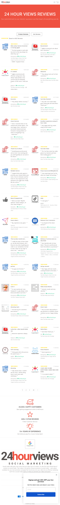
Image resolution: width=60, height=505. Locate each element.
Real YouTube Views (15, 106)
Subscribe (41, 494)
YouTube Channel (46, 99)
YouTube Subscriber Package (17, 87)
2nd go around (45, 266)
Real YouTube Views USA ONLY (48, 54)
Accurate (13, 99)
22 (33, 390)
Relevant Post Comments (48, 220)
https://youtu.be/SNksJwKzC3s (49, 171)
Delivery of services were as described (48, 239)
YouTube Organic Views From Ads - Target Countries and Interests (19, 59)
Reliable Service (15, 171)
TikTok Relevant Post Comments (48, 229)
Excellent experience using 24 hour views (49, 122)
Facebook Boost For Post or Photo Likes (18, 209)
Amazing (13, 368)
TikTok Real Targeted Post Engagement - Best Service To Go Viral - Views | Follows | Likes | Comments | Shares (49, 253)
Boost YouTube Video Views (17, 138)
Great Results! (45, 349)
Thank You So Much (16, 148)
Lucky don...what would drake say (19, 330)
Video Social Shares (46, 286)
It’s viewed (14, 71)
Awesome (43, 71)
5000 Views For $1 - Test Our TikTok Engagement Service (49, 206)
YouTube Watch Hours (16, 358)
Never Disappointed (16, 198)
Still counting (15, 349)
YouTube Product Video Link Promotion (20, 315)
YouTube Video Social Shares (47, 295)
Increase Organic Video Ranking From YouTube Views (49, 180)
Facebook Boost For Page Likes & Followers (48, 357)
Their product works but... (18, 239)
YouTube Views (45, 148)
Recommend (44, 46)
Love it (13, 286)
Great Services (15, 121)
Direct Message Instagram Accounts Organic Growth (19, 228)
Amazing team (15, 307)
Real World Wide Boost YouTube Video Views (49, 81)
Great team (44, 307)
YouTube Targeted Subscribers (18, 297)
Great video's (14, 220)
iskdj (42, 198)
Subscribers (44, 329)
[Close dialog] (56, 474)
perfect (13, 266)
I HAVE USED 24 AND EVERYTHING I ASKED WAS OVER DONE (49, 369)
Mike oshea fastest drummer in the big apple (19, 46)
